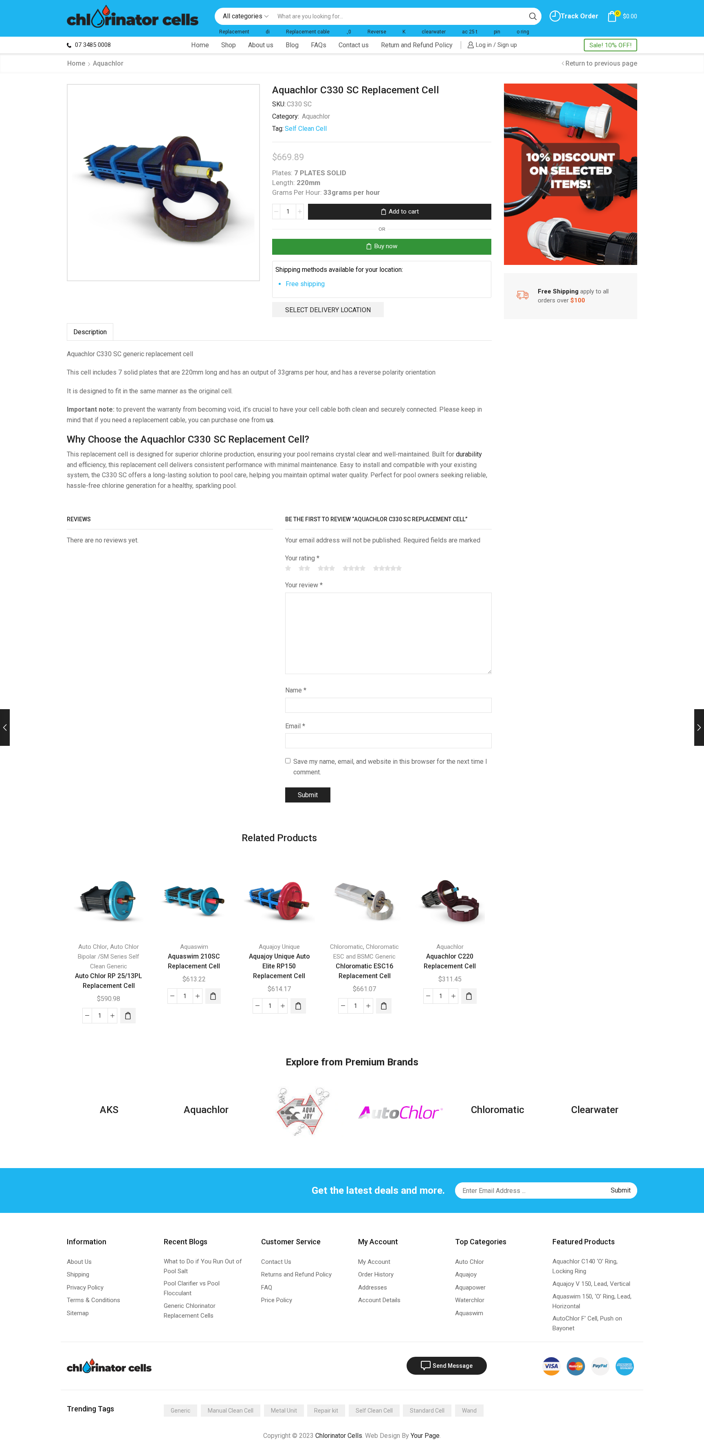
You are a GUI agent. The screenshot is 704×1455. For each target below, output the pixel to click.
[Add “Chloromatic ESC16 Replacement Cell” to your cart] (384, 1006)
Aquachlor (108, 63)
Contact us (354, 45)
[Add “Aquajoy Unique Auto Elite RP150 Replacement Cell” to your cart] (298, 1006)
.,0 (348, 32)
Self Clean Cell (306, 128)
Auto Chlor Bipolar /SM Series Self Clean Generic (108, 956)
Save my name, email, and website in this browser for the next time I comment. (390, 767)
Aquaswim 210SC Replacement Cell (194, 961)
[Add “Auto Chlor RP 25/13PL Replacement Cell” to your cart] (128, 1015)
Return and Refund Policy (417, 45)
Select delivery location (328, 310)
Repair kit (326, 1410)
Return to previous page (601, 63)
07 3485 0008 (92, 44)
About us (260, 45)
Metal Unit (284, 1410)
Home (200, 45)
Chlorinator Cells (338, 1436)
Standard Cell (427, 1410)
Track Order (579, 16)
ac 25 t (469, 32)
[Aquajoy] (303, 1112)
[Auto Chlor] (400, 1112)
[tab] (90, 332)
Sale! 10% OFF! (610, 45)
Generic (180, 1410)
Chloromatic (346, 946)
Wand (469, 1410)
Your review (304, 585)
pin (497, 32)
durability (469, 454)
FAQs (318, 45)
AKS (109, 1110)
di (268, 32)
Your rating (302, 558)
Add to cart (404, 211)
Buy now (386, 246)
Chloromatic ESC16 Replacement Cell (364, 971)
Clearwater (594, 1110)
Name (295, 690)
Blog (292, 45)
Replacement (234, 32)
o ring (523, 32)
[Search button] (532, 16)
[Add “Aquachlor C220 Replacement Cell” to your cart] (469, 996)
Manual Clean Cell (230, 1410)
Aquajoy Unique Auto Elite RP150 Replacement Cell (279, 966)
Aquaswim (194, 946)
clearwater (434, 32)
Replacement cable (308, 32)
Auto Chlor (92, 946)
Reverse (376, 32)
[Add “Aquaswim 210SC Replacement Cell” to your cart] (213, 996)
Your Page (425, 1436)
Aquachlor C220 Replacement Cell (450, 961)
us (269, 420)
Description (90, 332)
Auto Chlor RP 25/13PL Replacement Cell (108, 981)
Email (295, 726)
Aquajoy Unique (279, 946)
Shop (228, 45)
